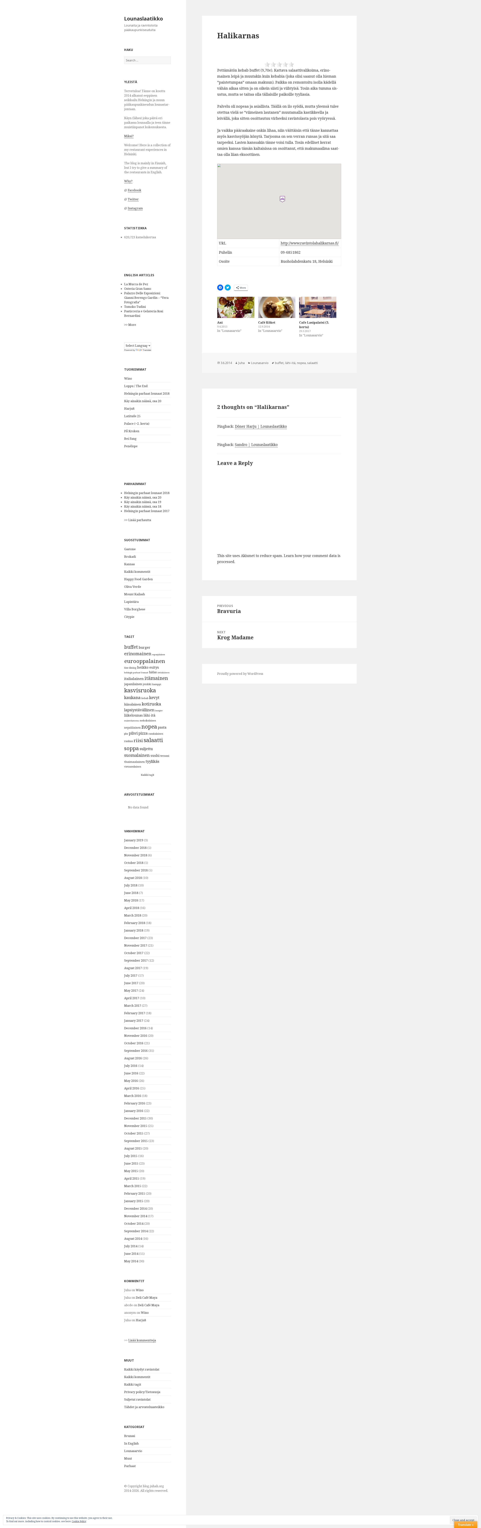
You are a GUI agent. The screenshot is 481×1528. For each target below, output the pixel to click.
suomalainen (137, 755)
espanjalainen (158, 654)
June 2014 (131, 1254)
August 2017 (133, 968)
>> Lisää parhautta (137, 520)
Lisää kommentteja (142, 1340)
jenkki (147, 684)
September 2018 (136, 870)
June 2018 (131, 893)
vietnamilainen (132, 766)
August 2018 (133, 878)
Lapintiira (131, 602)
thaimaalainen (134, 762)
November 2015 (135, 1126)
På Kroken (131, 431)
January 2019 (133, 840)
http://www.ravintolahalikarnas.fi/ (310, 243)
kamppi (156, 684)
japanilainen (133, 684)
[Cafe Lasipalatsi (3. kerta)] (317, 307)
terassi (164, 756)
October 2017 (133, 953)
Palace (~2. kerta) (136, 424)
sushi (155, 755)
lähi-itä (149, 715)
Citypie (129, 617)
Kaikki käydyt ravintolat (141, 1369)
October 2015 (133, 1133)
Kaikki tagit (147, 774)
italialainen (134, 678)
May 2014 (131, 1261)
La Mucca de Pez (136, 284)
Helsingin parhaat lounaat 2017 (146, 511)
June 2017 (131, 983)
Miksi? (129, 136)
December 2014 (135, 1208)
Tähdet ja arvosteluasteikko (144, 1407)
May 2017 (131, 990)
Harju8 (129, 408)
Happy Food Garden (138, 579)
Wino (128, 378)
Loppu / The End (136, 386)
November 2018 (135, 855)
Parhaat (130, 1466)
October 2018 (133, 863)
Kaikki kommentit (137, 572)
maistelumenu (131, 720)
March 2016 (132, 1096)
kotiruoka (151, 704)
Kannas (129, 564)
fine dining (130, 667)
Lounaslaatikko (143, 18)
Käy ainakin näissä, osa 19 (142, 502)
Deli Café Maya (146, 1298)
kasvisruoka (140, 690)
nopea (149, 726)
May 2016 (131, 1081)
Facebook (134, 190)
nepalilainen (132, 727)
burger (144, 647)
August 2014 (133, 1239)
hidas (153, 672)
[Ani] (235, 307)
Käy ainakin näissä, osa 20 (142, 401)
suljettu (146, 748)
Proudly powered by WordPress (240, 674)
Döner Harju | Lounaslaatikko (261, 426)
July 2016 (130, 1066)
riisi (138, 740)
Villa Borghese (134, 609)
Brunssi (129, 1436)
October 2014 (133, 1223)
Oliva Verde (132, 587)
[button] (282, 199)
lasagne (159, 710)
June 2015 (131, 1163)
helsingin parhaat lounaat (136, 672)
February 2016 (134, 1103)
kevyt (154, 697)
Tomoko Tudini (135, 307)
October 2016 (133, 1043)
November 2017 (135, 945)
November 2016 (135, 1036)
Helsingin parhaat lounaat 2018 (146, 393)
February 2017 (134, 1013)
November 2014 (135, 1216)
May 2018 (131, 900)
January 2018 (133, 930)
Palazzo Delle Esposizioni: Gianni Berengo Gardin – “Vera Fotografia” (146, 297)
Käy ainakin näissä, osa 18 (142, 506)
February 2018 (134, 923)
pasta (162, 727)
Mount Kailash (134, 594)
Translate (147, 350)
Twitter (133, 199)
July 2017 (130, 975)
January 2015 (133, 1201)
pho (126, 733)
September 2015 (136, 1141)
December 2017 (135, 938)
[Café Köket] (276, 307)
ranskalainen (155, 733)
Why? (128, 181)
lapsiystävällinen (139, 709)
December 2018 (135, 848)
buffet (131, 647)
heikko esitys (148, 667)
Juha (241, 363)
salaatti (153, 740)
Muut (128, 1458)
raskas (128, 741)
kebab (144, 698)
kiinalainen (132, 704)
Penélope (131, 446)
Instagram (135, 208)
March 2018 (132, 915)
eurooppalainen (144, 660)
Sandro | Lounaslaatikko (256, 444)
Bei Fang (130, 439)
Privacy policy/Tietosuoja (142, 1392)
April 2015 (131, 1178)
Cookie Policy (79, 1521)
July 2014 (130, 1246)
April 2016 (131, 1088)
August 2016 (133, 1058)
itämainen (156, 678)
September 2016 (136, 1051)
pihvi (133, 733)
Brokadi (130, 557)
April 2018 (131, 908)
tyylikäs (152, 761)
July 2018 (130, 885)
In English (131, 1443)
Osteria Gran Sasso (137, 289)
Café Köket (266, 322)
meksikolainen (148, 720)
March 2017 (132, 1006)
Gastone (130, 549)
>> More (130, 325)
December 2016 (135, 1028)
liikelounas (133, 715)
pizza (143, 733)
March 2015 (132, 1186)
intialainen (163, 672)
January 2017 (133, 1021)
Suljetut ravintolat (137, 1399)
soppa (131, 748)
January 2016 (133, 1111)
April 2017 (131, 998)
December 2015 (135, 1118)
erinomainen (137, 654)
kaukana (132, 697)
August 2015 (133, 1148)
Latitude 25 (132, 416)
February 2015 (134, 1193)
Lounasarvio (133, 1451)
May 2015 (131, 1171)
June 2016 (131, 1073)
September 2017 (136, 960)
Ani (220, 322)
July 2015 (130, 1156)
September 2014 (136, 1231)
